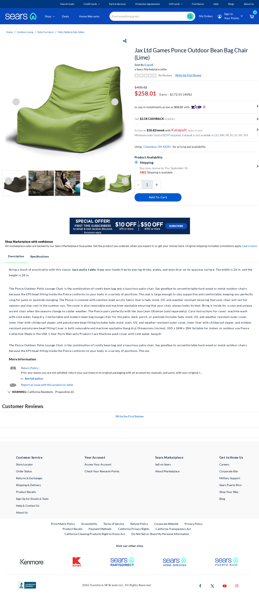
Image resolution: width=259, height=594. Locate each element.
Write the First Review (188, 75)
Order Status (24, 471)
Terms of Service (113, 523)
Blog (222, 498)
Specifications (39, 256)
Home (9, 32)
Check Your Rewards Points (102, 471)
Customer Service (29, 457)
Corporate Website (166, 523)
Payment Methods (100, 529)
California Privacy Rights (133, 529)
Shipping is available (156, 172)
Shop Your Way (228, 492)
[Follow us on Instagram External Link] (237, 585)
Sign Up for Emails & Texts (32, 498)
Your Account (95, 457)
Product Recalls (26, 492)
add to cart (158, 197)
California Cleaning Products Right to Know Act (95, 534)
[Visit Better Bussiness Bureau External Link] (27, 585)
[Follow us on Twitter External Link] (212, 585)
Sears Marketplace (169, 457)
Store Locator (24, 464)
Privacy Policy (194, 523)
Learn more (249, 246)
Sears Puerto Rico (230, 485)
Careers (224, 464)
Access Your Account (98, 464)
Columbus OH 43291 (157, 146)
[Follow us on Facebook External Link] (200, 585)
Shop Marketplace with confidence (29, 241)
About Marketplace (167, 471)
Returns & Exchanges (29, 478)
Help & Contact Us (27, 505)
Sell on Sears (163, 464)
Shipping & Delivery (28, 485)
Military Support (229, 478)
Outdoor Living (25, 32)
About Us (22, 512)
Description (16, 256)
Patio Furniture (45, 32)
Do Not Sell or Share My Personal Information (160, 534)
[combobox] (152, 16)
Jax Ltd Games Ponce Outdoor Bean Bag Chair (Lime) (191, 54)
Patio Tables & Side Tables (71, 32)
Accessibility (89, 523)
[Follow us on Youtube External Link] (225, 585)
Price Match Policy (63, 523)
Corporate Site (228, 471)
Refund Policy (139, 523)
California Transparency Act (173, 529)
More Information (22, 359)
